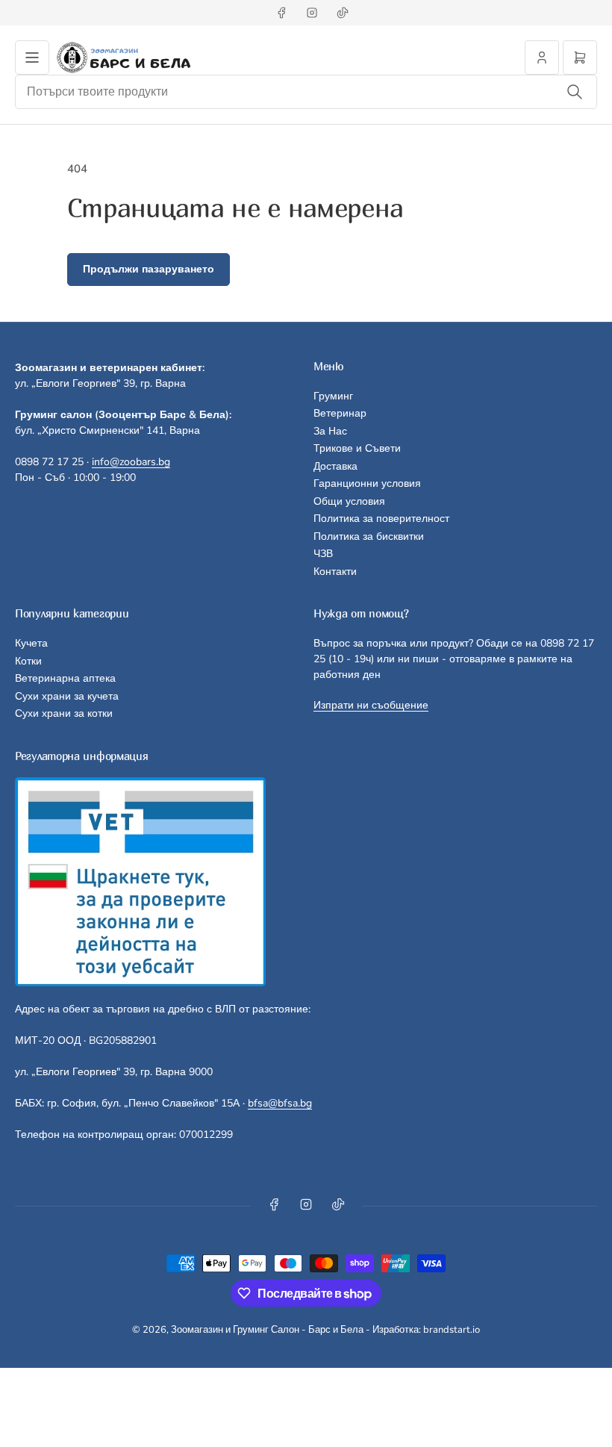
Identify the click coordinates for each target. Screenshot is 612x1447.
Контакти (335, 571)
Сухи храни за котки (64, 713)
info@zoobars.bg (131, 462)
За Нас (330, 431)
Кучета (31, 643)
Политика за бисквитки (368, 536)
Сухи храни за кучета (67, 696)
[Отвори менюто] (32, 57)
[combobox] (306, 92)
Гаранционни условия (367, 483)
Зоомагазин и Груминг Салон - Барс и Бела (267, 1329)
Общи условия (349, 501)
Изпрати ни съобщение (370, 705)
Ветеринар (339, 413)
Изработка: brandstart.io (426, 1329)
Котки (28, 661)
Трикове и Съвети (357, 448)
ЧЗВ (323, 554)
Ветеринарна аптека (65, 678)
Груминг (333, 396)
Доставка (335, 466)
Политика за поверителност (381, 518)
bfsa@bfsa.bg (280, 1103)
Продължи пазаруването (148, 269)
